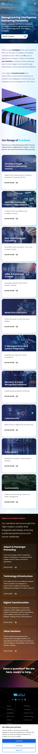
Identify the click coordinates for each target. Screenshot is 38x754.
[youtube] (16, 699)
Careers (9, 723)
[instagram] (19, 699)
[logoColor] (19, 695)
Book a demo (8, 37)
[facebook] (12, 699)
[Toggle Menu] (35, 4)
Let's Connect (16, 683)
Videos (9, 720)
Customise (19, 745)
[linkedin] (25, 699)
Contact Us (28, 720)
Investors (27, 709)
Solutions (10, 709)
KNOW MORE (8, 567)
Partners (27, 706)
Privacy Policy (28, 716)
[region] (19, 739)
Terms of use (28, 713)
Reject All (19, 750)
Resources (10, 716)
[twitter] (22, 699)
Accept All (19, 741)
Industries (10, 713)
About (9, 706)
